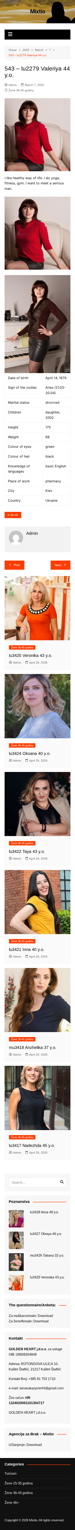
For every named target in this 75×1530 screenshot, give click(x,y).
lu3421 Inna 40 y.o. (26, 949)
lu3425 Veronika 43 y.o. (30, 655)
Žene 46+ (12, 1502)
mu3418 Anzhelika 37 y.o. (32, 1047)
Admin (13, 85)
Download (45, 1316)
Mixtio (37, 11)
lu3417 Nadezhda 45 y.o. (32, 1145)
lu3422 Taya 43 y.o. (27, 851)
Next (58, 565)
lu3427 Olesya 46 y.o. (46, 1234)
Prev (17, 565)
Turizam (10, 1473)
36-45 (14, 515)
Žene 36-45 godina (21, 90)
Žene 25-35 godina (19, 1483)
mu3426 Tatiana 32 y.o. (47, 1255)
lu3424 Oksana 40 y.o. (30, 753)
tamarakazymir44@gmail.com (42, 1388)
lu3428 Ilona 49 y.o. (44, 1212)
